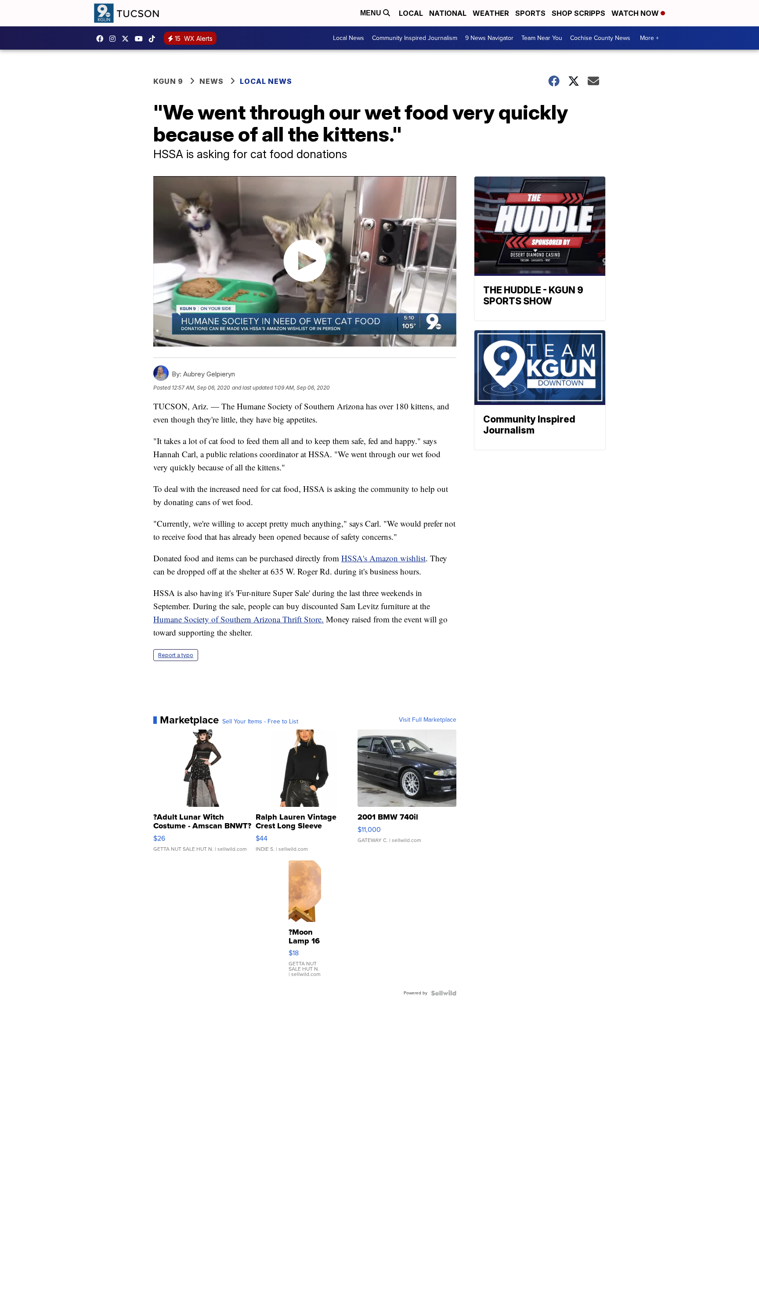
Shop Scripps (578, 13)
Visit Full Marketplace (427, 720)
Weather (491, 13)
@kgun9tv (154, 38)
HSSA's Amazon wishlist (383, 558)
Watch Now (636, 13)
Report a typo (175, 655)
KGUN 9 (168, 81)
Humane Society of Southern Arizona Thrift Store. (238, 619)
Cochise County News (600, 38)
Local (411, 13)
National (447, 13)
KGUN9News (102, 38)
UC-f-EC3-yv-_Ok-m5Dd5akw (141, 38)
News (211, 81)
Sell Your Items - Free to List (260, 722)
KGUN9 (127, 38)
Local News (348, 38)
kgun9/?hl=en (114, 38)
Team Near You (541, 38)
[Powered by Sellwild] (443, 993)
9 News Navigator (489, 38)
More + (649, 38)
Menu (371, 13)
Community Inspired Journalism (414, 38)
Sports (530, 13)
